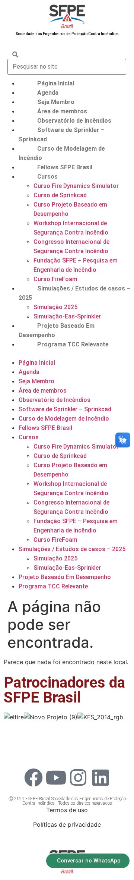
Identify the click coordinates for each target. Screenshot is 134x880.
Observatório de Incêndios (74, 120)
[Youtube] (56, 777)
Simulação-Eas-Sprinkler (67, 316)
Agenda (47, 92)
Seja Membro (55, 102)
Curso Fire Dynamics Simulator (76, 185)
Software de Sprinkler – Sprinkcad (65, 409)
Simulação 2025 (55, 307)
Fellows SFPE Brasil (64, 167)
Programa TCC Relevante (73, 344)
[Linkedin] (100, 777)
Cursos (47, 176)
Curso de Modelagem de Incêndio (64, 418)
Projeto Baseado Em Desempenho (65, 577)
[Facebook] (33, 777)
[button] (67, 353)
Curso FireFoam (55, 279)
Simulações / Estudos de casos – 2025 (72, 549)
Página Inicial (55, 83)
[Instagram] (78, 777)
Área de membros (62, 111)
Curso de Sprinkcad (60, 195)
